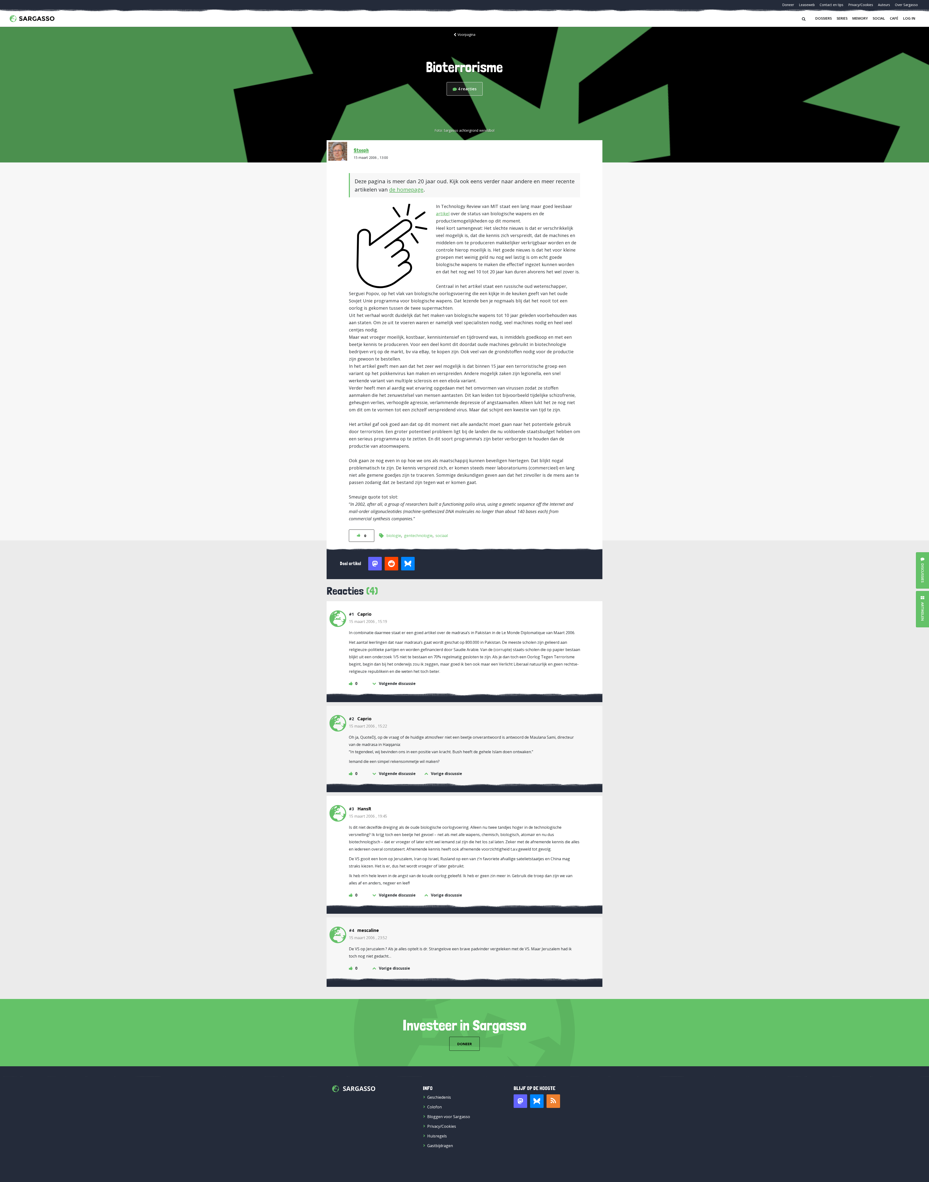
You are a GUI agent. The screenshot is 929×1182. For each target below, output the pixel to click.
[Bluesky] (537, 1101)
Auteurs (884, 4)
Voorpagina (466, 34)
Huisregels (437, 1136)
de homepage (406, 189)
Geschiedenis (439, 1097)
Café (894, 18)
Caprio (364, 614)
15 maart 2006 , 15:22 (368, 726)
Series (842, 18)
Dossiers (823, 18)
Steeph (361, 150)
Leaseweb (807, 4)
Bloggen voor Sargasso (448, 1116)
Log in (909, 18)
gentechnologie (418, 535)
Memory (860, 18)
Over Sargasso (906, 4)
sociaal (441, 535)
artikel (443, 213)
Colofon (434, 1107)
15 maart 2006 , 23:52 (368, 937)
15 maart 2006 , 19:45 (368, 816)
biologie (393, 535)
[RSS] (553, 1101)
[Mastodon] (520, 1101)
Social (879, 18)
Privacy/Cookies (860, 4)
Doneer (788, 4)
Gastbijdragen (440, 1145)
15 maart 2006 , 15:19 (368, 621)
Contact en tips (831, 4)
